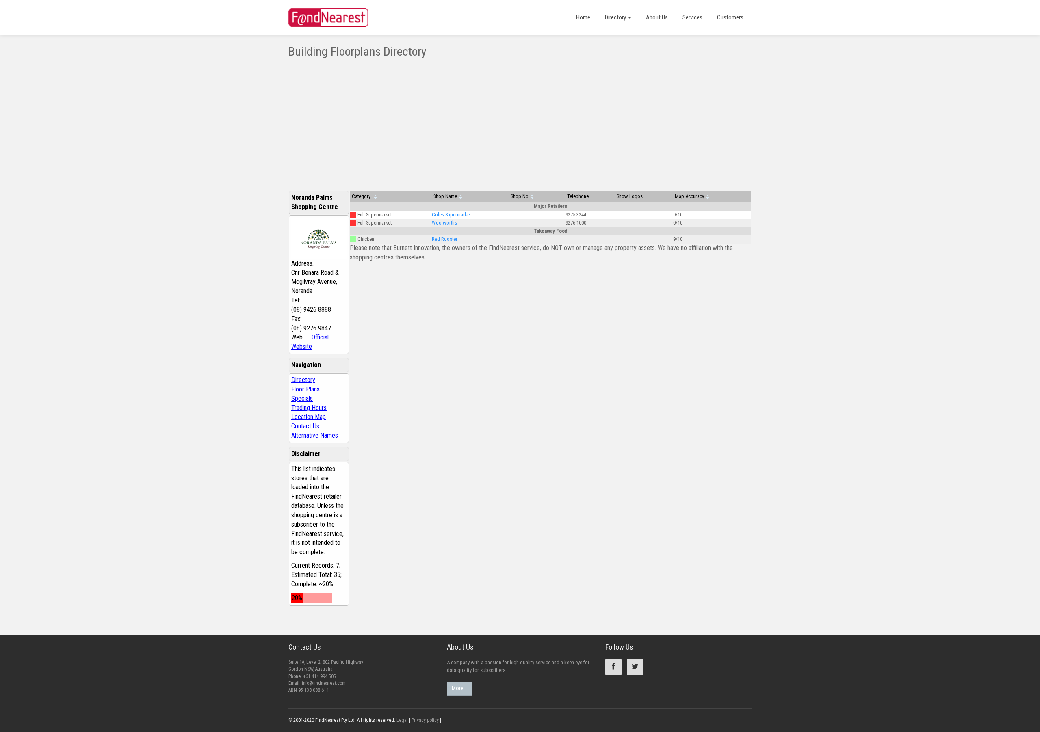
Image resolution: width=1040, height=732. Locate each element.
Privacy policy (425, 720)
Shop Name (445, 196)
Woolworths (444, 223)
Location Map (308, 417)
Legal (402, 720)
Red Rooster (444, 239)
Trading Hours (309, 408)
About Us (657, 17)
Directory (616, 17)
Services (692, 17)
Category (362, 196)
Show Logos (630, 196)
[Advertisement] (520, 119)
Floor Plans (305, 389)
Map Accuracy (689, 196)
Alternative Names (314, 435)
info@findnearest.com (324, 683)
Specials (302, 398)
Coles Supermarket (451, 215)
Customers (730, 17)
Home (583, 17)
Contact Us (305, 426)
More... (459, 688)
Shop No (520, 196)
